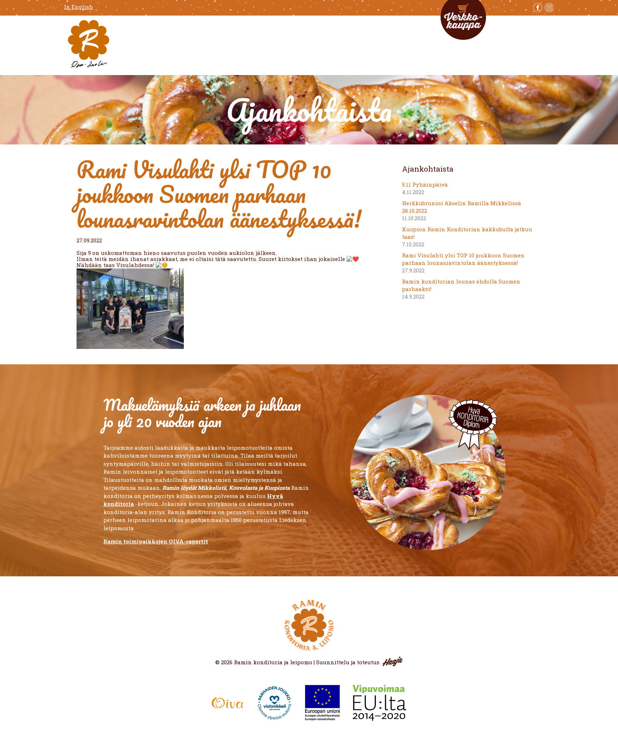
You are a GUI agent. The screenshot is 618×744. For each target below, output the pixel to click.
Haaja (393, 661)
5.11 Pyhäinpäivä (425, 184)
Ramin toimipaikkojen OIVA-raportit (155, 541)
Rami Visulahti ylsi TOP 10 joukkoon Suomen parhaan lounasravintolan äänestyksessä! (463, 259)
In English (78, 7)
